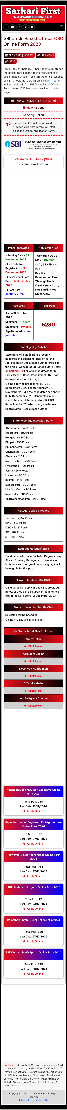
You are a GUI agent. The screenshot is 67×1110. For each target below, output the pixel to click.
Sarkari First (48, 80)
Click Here (35, 646)
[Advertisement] (33, 208)
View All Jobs (34, 107)
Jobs (12, 61)
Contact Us (42, 1100)
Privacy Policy (26, 1100)
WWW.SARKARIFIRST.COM (33, 101)
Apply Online (35, 115)
